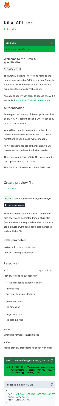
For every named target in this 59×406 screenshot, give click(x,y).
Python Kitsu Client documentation (32, 100)
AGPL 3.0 (45, 167)
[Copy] (51, 42)
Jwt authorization (16, 205)
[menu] (10, 29)
